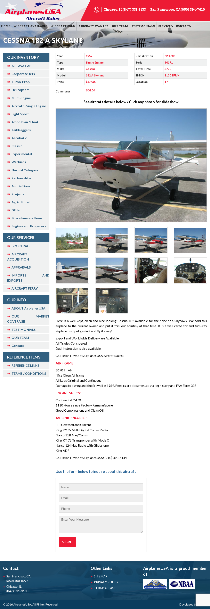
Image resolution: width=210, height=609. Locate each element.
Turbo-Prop (20, 82)
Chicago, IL (17, 589)
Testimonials (143, 26)
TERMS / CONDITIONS (28, 373)
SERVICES (165, 26)
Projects (17, 194)
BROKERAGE (21, 246)
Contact (17, 345)
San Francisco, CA (18, 578)
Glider (16, 210)
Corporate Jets (23, 74)
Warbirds (18, 162)
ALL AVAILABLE (23, 66)
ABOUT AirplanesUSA (28, 308)
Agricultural (20, 202)
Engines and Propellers (28, 226)
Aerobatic (19, 138)
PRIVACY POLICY (106, 582)
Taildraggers (21, 130)
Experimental (21, 154)
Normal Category (24, 170)
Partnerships (21, 178)
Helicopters (20, 90)
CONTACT (183, 26)
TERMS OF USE (104, 588)
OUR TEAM (120, 26)
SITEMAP (100, 576)
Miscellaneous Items (26, 218)
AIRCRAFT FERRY (24, 288)
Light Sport (20, 114)
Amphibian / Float (24, 122)
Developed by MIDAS (193, 604)
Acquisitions (20, 186)
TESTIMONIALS (23, 329)
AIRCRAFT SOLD (63, 26)
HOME (5, 26)
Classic (16, 146)
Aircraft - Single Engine (28, 106)
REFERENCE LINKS (25, 365)
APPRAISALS (21, 267)
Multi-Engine (21, 98)
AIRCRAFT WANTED (93, 26)
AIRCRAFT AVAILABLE (30, 26)
